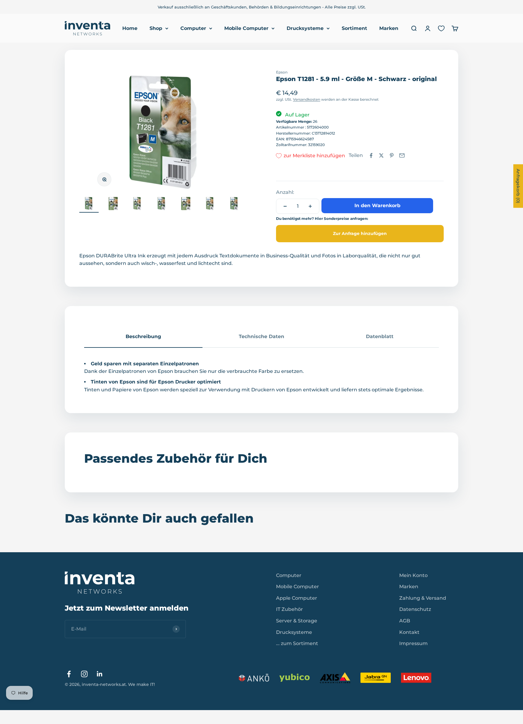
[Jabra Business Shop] (375, 677)
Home (129, 28)
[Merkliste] (441, 28)
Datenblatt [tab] (379, 336)
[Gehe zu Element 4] (161, 204)
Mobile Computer (246, 28)
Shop (156, 28)
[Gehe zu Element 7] (234, 204)
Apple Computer (296, 598)
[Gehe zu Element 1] (89, 204)
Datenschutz (415, 609)
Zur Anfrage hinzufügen (360, 233)
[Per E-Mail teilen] (402, 155)
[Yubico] (294, 677)
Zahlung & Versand (422, 598)
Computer (193, 28)
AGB (404, 621)
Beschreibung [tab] (143, 336)
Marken (388, 28)
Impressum (413, 643)
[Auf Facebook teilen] (371, 155)
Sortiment (354, 28)
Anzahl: (285, 192)
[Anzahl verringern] (285, 206)
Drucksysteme (305, 28)
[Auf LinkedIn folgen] (100, 674)
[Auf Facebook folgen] (69, 674)
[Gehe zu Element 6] (210, 204)
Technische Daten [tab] (261, 336)
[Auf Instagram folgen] (84, 674)
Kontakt (409, 632)
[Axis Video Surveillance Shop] (335, 677)
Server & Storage (296, 621)
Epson (282, 72)
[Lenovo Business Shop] (416, 677)
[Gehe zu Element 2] (113, 204)
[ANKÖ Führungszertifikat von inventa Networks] (254, 677)
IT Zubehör (289, 609)
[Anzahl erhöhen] (310, 206)
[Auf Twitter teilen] (381, 155)
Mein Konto (413, 575)
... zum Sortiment (297, 643)
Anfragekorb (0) (518, 186)
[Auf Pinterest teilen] (391, 155)
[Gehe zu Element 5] (186, 204)
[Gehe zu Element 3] (137, 204)
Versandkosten (306, 99)
